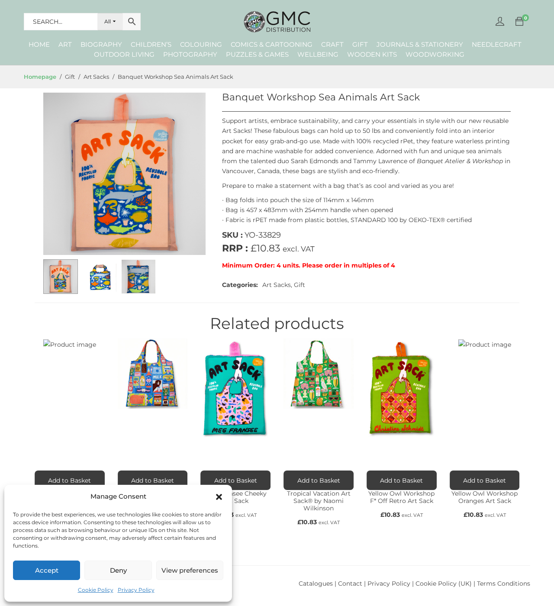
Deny (118, 570)
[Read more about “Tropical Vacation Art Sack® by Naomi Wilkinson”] (318, 480)
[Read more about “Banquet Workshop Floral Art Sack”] (70, 480)
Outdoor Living (124, 54)
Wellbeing (317, 54)
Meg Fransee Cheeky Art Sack (235, 497)
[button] (219, 497)
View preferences (189, 570)
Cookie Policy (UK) (444, 583)
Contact (351, 583)
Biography (101, 44)
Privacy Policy (136, 590)
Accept (46, 570)
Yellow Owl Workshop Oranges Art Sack (484, 497)
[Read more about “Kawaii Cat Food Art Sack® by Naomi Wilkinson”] (153, 480)
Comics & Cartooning (271, 44)
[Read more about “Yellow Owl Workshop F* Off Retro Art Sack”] (402, 480)
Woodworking (435, 54)
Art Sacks (276, 285)
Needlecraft (497, 44)
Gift (360, 44)
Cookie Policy (95, 590)
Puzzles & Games (257, 54)
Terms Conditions (503, 583)
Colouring (201, 44)
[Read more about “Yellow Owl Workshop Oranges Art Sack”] (485, 480)
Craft (332, 44)
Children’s (151, 44)
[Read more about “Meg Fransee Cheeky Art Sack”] (235, 480)
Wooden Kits (372, 54)
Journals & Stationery (420, 44)
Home (39, 44)
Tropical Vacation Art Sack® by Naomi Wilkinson (319, 501)
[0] (519, 21)
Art (65, 44)
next (195, 174)
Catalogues (316, 583)
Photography (190, 54)
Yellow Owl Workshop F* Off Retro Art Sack (401, 497)
